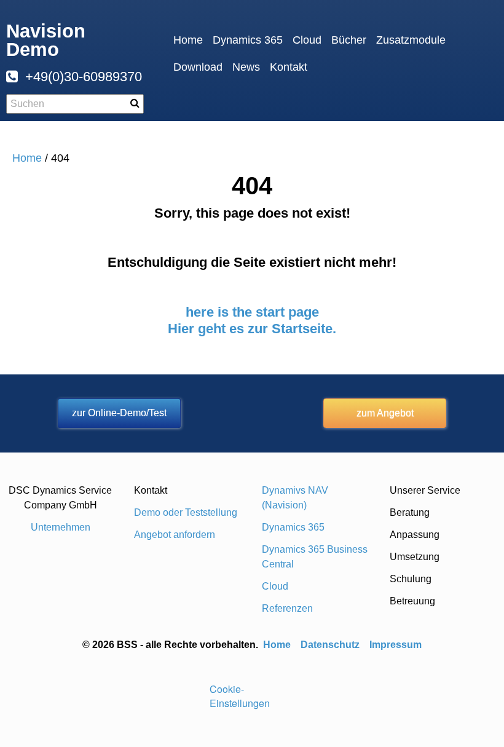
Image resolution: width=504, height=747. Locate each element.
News (246, 67)
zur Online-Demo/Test (119, 413)
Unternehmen (60, 527)
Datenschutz (330, 644)
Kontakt (288, 67)
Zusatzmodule (411, 40)
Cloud (307, 40)
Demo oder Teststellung (185, 512)
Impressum (395, 644)
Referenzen (287, 608)
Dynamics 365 (248, 40)
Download (197, 67)
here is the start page (252, 312)
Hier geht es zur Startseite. (252, 328)
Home (188, 40)
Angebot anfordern (174, 534)
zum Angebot (385, 413)
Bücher (348, 40)
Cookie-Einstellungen (240, 696)
